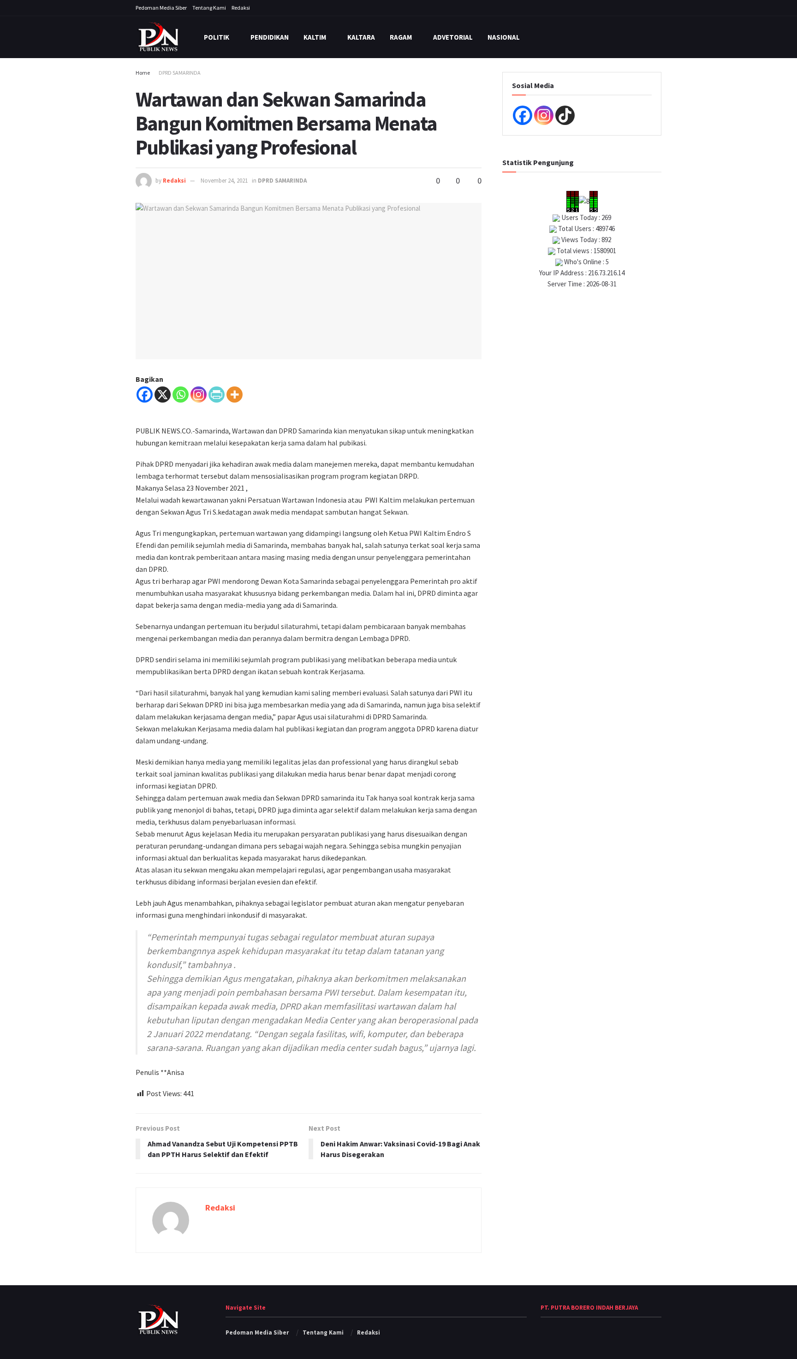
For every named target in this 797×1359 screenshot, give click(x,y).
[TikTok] (565, 115)
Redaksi (241, 7)
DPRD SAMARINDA (180, 72)
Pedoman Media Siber (161, 7)
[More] (234, 394)
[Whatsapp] (180, 394)
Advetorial (453, 37)
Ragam (401, 37)
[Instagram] (198, 394)
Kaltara (361, 37)
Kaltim (314, 37)
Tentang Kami (209, 7)
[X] (163, 394)
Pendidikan (269, 37)
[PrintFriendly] (216, 394)
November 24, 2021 (224, 180)
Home (143, 72)
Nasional (504, 37)
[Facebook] (145, 394)
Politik (216, 37)
